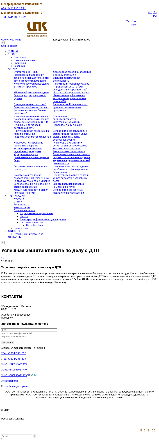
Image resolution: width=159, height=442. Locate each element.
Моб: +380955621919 (14, 369)
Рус (155, 16)
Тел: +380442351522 (13, 353)
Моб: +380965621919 (14, 364)
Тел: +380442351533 (13, 358)
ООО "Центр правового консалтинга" (31, 410)
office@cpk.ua (9, 380)
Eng (155, 12)
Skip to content (9, 45)
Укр (150, 12)
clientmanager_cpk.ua (15, 386)
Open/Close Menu (11, 39)
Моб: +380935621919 (14, 375)
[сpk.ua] (37, 39)
